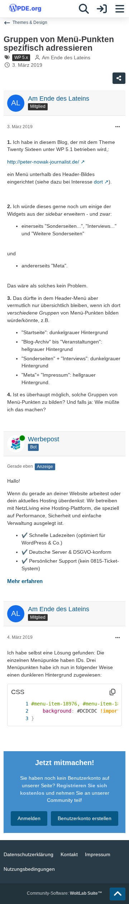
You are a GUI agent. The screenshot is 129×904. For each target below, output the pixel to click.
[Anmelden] (102, 9)
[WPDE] (25, 7)
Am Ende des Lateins (66, 57)
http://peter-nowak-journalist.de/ (43, 162)
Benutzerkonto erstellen (84, 818)
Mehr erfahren (25, 581)
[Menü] (120, 9)
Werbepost (43, 439)
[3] (19, 718)
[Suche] (84, 9)
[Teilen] (119, 78)
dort (98, 182)
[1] (19, 704)
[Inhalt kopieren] (112, 692)
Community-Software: (64, 893)
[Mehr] (117, 127)
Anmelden (29, 818)
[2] (19, 711)
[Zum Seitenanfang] (117, 894)
